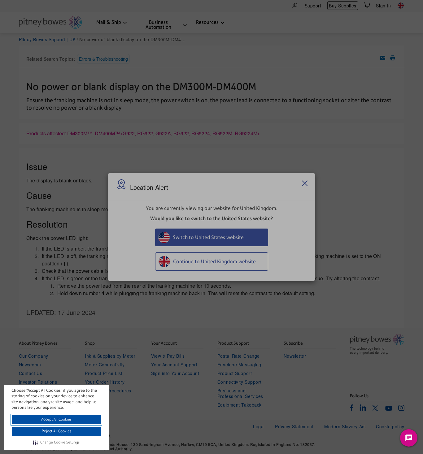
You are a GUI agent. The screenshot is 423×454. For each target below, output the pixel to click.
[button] (56, 442)
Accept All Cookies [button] (56, 419)
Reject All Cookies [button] (56, 431)
